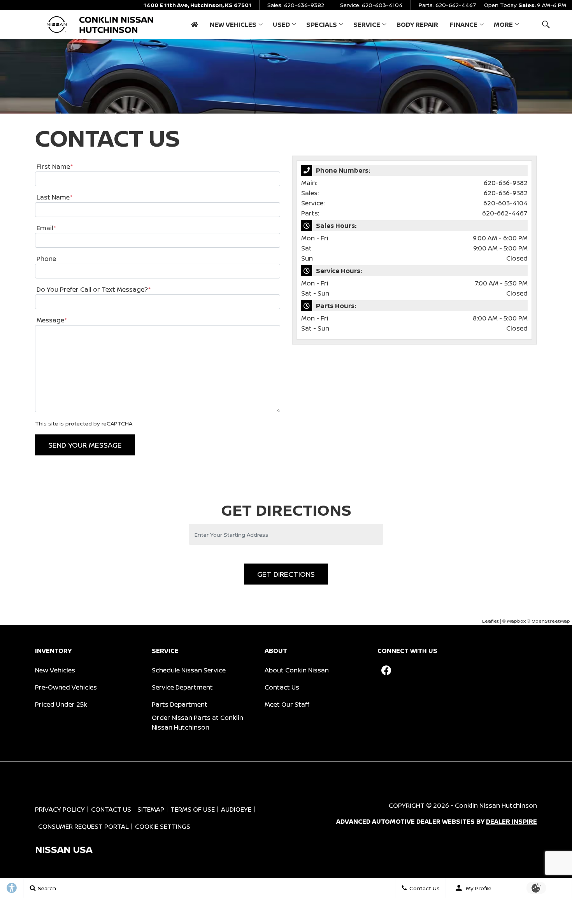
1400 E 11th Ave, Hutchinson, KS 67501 (197, 5)
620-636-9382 (506, 183)
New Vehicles (233, 24)
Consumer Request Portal (83, 826)
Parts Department (179, 704)
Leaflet (490, 621)
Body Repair (417, 24)
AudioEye (236, 809)
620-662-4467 (505, 213)
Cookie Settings (162, 826)
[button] (545, 24)
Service (366, 24)
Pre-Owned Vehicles (66, 687)
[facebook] (386, 670)
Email (46, 228)
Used (281, 24)
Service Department (182, 687)
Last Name (54, 197)
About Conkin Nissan (297, 670)
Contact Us (282, 687)
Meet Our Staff (287, 704)
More (503, 26)
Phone (46, 258)
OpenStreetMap (551, 621)
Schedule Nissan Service (189, 670)
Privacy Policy (60, 809)
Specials (321, 26)
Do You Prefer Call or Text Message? (94, 289)
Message (52, 320)
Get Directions (286, 574)
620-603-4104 (505, 203)
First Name (55, 166)
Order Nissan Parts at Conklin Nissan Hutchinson (197, 722)
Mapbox (516, 621)
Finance (463, 24)
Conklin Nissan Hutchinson (496, 805)
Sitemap (150, 809)
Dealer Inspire (511, 821)
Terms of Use (192, 809)
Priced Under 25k (61, 704)
